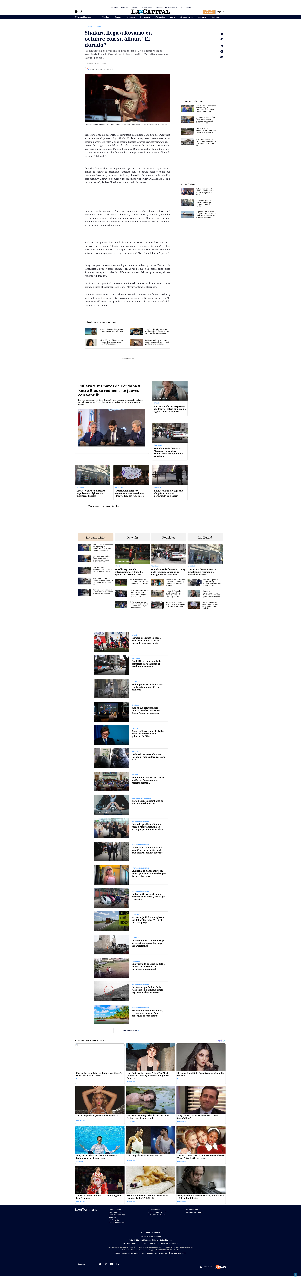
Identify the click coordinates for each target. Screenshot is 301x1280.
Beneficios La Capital (173, 7)
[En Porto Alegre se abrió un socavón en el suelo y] (131, 898)
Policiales (160, 17)
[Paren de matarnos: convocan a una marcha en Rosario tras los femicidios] (205, 605)
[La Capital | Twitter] (100, 1264)
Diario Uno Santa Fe (116, 1212)
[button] (76, 11)
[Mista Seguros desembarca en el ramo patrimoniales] (131, 805)
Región (118, 17)
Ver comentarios (127, 358)
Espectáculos (186, 17)
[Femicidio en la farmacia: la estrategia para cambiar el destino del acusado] (95, 592)
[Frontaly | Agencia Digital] (219, 1267)
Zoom (98, 26)
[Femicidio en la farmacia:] (169, 441)
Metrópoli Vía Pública (117, 1222)
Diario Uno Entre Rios (117, 1215)
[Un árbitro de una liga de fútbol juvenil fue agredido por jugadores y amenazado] (131, 968)
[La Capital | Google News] (117, 1264)
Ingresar (220, 12)
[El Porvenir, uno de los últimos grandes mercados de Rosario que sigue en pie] (198, 142)
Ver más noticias (130, 1030)
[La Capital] (150, 11)
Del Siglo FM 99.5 (193, 1210)
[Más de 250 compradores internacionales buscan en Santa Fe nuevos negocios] (131, 712)
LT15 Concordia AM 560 (157, 1215)
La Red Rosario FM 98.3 (157, 1212)
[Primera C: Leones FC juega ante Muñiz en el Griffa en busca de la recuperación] (131, 642)
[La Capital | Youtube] (111, 1264)
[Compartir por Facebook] (222, 28)
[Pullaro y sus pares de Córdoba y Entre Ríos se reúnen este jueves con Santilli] (198, 191)
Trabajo (134, 7)
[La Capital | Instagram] (105, 1264)
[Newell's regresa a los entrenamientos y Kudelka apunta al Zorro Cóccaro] (132, 561)
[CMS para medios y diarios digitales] (206, 1267)
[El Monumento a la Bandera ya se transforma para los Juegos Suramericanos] (131, 944)
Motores (124, 7)
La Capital (88, 26)
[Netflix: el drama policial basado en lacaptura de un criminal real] (105, 331)
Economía (145, 17)
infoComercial (114, 1220)
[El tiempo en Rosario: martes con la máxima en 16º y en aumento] (131, 688)
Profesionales (146, 7)
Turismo (188, 7)
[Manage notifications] (295, 1275)
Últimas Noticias (83, 17)
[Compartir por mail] (222, 57)
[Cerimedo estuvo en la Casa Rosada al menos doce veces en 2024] (131, 758)
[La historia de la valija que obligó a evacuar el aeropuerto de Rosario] (169, 482)
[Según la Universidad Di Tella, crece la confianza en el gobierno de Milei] (131, 735)
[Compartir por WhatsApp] (222, 39)
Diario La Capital (115, 1210)
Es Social (216, 17)
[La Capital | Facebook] (94, 1264)
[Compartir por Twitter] (222, 33)
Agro (172, 17)
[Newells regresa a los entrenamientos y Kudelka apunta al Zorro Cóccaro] (132, 582)
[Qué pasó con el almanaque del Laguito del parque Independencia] (198, 131)
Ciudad (105, 17)
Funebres (158, 7)
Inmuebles (114, 7)
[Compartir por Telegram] (222, 45)
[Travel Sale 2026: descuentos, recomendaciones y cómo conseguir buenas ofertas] (131, 1014)
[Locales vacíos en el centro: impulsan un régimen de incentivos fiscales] (198, 203)
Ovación (131, 17)
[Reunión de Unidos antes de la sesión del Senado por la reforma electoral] (131, 781)
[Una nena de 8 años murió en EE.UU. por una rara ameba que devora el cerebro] (131, 875)
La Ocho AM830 (154, 1210)
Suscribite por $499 (209, 11)
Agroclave (112, 1217)
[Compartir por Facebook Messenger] (222, 51)
